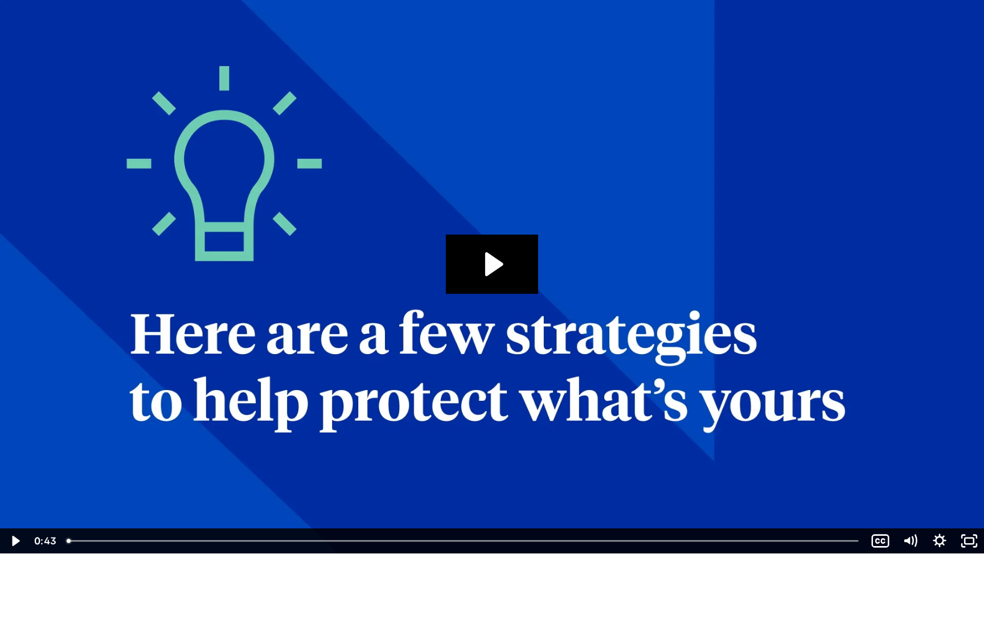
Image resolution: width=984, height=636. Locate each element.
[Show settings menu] (939, 540)
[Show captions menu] (880, 540)
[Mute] (910, 540)
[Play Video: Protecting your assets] (492, 264)
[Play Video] (15, 540)
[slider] (463, 540)
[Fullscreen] (969, 540)
